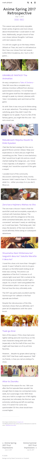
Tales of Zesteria (26, 83)
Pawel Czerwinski (16, 458)
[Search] (28, 2)
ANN (7, 425)
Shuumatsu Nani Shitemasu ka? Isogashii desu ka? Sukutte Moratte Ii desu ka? (19, 256)
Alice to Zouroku (10, 381)
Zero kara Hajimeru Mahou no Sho (19, 204)
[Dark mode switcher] (31, 2)
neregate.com (20, 422)
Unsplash (26, 458)
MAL (15, 425)
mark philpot (7, 3)
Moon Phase (11, 425)
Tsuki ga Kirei (8, 331)
